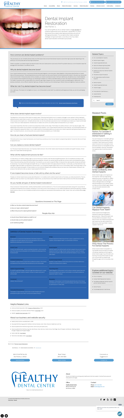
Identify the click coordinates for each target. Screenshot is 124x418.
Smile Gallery (110, 6)
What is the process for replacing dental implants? (24, 211)
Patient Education (84, 6)
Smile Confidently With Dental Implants (102, 171)
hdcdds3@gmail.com (99, 386)
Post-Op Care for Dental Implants (101, 68)
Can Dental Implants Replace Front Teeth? (101, 208)
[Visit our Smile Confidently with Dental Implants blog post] (103, 168)
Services (76, 6)
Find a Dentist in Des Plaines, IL (101, 91)
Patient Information (66, 6)
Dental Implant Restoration (21, 344)
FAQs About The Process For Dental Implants (102, 245)
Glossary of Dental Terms (34, 308)
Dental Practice (97, 286)
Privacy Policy (10, 400)
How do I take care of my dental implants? (22, 220)
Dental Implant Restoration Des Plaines (68, 103)
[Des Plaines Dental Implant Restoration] (20, 48)
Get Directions (20, 360)
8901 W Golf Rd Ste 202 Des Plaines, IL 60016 (75, 2)
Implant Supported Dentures (100, 63)
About (58, 6)
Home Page (38, 310)
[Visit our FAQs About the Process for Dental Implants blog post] (103, 241)
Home (45, 6)
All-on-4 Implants (98, 276)
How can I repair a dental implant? (20, 208)
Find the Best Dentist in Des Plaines (102, 289)
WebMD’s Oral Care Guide (21, 313)
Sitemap (15, 400)
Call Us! (114, 2)
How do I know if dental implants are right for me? (24, 217)
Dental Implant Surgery (99, 60)
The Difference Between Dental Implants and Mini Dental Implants (103, 282)
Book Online (62, 360)
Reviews (92, 6)
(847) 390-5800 (75, 30)
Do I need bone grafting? (18, 222)
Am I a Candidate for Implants (100, 57)
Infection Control (100, 6)
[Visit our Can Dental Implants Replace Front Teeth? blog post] (103, 205)
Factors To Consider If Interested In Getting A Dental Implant (102, 133)
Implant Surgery (97, 87)
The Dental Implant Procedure (101, 74)
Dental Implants (97, 82)
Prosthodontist (97, 96)
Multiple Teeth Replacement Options (102, 279)
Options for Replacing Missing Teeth (102, 65)
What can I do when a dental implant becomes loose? (25, 205)
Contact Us (117, 6)
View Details (23, 333)
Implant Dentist (97, 94)
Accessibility (52, 6)
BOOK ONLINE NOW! (98, 2)
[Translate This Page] (6, 415)
